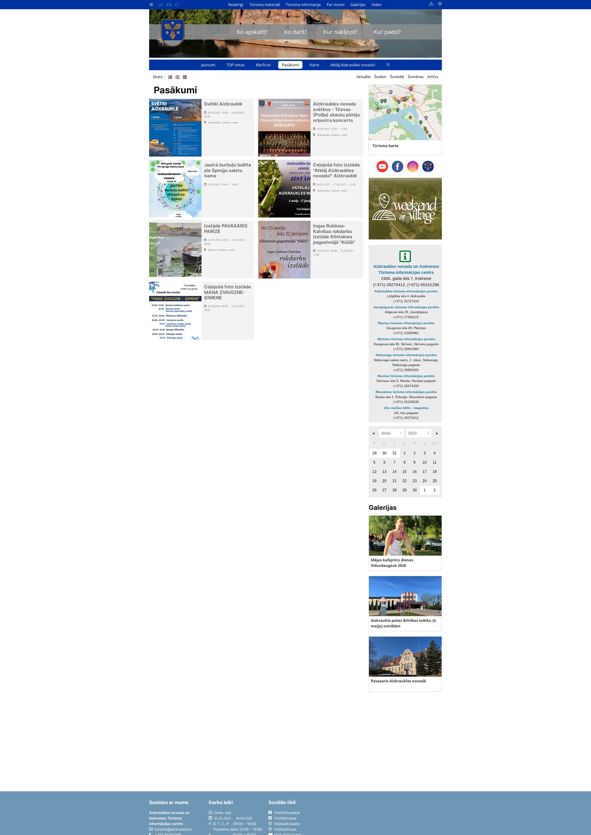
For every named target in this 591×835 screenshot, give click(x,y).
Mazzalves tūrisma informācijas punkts (406, 392)
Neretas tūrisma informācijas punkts (406, 376)
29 (374, 453)
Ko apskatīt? (252, 32)
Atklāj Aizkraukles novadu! (352, 64)
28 (394, 490)
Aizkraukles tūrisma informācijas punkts (406, 291)
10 (424, 462)
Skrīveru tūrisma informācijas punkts (406, 339)
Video (377, 4)
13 (384, 472)
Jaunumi (208, 64)
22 (404, 481)
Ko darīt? (295, 32)
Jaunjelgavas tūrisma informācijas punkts (406, 307)
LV (160, 4)
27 (384, 490)
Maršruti (263, 64)
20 (384, 481)
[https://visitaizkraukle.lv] (172, 32)
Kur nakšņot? (340, 32)
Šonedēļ (397, 76)
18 (435, 472)
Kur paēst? (387, 32)
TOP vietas (235, 64)
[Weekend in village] (405, 208)
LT (177, 4)
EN (169, 4)
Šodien (380, 76)
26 (374, 490)
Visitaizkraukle (286, 823)
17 (424, 472)
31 (394, 453)
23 (415, 481)
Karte (314, 64)
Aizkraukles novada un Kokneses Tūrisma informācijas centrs (406, 269)
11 (435, 462)
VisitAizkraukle (287, 812)
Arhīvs (432, 76)
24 (424, 481)
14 (394, 472)
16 (415, 472)
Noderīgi (235, 4)
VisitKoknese (285, 818)
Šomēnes (416, 76)
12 (374, 472)
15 (404, 472)
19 (374, 481)
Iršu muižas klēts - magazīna (406, 408)
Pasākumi (290, 64)
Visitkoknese (285, 829)
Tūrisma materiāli (264, 4)
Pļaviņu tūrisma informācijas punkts (406, 323)
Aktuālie (363, 76)
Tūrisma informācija (303, 4)
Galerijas (358, 4)
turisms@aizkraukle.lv (174, 829)
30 (384, 453)
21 (394, 481)
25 (435, 481)
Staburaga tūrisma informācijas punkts (406, 355)
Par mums (336, 4)
